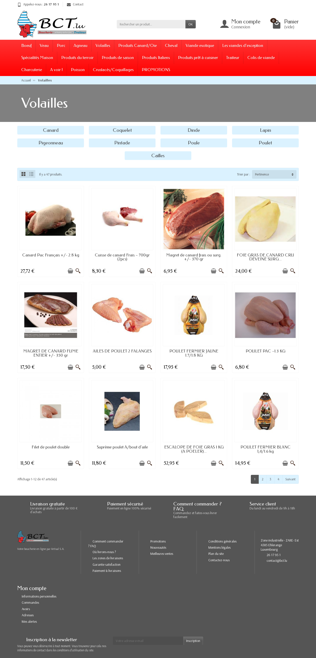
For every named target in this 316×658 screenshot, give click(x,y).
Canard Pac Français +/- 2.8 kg (50, 255)
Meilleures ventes (161, 553)
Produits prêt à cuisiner (198, 57)
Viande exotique (200, 45)
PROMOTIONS (156, 69)
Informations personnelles (39, 596)
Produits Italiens (156, 57)
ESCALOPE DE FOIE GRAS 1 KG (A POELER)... (194, 449)
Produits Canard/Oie (137, 45)
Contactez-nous (219, 560)
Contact (78, 4)
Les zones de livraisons (108, 558)
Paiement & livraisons (107, 570)
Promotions (158, 541)
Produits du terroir (77, 57)
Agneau (80, 45)
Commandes (30, 602)
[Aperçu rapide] (78, 271)
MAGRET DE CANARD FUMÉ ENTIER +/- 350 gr (50, 353)
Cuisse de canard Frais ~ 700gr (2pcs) (122, 257)
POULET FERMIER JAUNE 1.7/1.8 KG (193, 353)
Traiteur (232, 57)
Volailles (103, 45)
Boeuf (26, 45)
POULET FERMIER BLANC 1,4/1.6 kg (265, 449)
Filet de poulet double (51, 447)
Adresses (28, 615)
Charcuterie (31, 69)
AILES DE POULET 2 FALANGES (122, 351)
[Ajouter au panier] (70, 271)
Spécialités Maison (37, 57)
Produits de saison (118, 57)
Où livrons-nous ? (104, 552)
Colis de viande (261, 57)
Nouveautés (158, 547)
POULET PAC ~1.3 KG (265, 351)
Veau (44, 45)
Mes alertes (29, 621)
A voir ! (56, 69)
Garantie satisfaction (106, 564)
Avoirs (26, 609)
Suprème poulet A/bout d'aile (122, 447)
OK (190, 24)
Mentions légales (219, 547)
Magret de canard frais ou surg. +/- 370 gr (193, 257)
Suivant (290, 479)
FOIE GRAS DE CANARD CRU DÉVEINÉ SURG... (265, 257)
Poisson (78, 69)
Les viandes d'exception (242, 45)
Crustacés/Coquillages (113, 69)
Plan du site (216, 553)
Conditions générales (222, 541)
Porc (61, 45)
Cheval (171, 45)
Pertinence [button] (262, 174)
